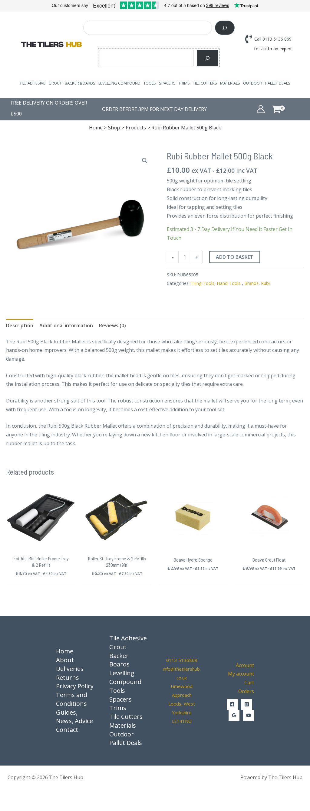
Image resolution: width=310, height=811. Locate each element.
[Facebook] (232, 704)
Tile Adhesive (32, 83)
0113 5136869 (181, 660)
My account (241, 673)
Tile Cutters (205, 83)
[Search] (225, 28)
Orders (246, 691)
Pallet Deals (277, 83)
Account (245, 665)
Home (64, 651)
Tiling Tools (202, 283)
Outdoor (252, 83)
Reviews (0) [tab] (112, 325)
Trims (184, 83)
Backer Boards (80, 83)
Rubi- (266, 283)
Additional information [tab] (66, 325)
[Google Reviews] (234, 715)
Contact (67, 730)
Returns (67, 677)
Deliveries (70, 669)
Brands (251, 283)
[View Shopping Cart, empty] (285, 108)
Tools (149, 83)
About (65, 660)
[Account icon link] (260, 109)
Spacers (167, 83)
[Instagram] (246, 704)
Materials (230, 83)
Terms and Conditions (71, 699)
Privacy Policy (75, 686)
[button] (144, 160)
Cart (249, 682)
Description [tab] (19, 325)
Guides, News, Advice (74, 716)
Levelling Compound (119, 83)
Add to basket (234, 257)
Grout (55, 83)
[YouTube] (248, 715)
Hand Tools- (229, 283)
